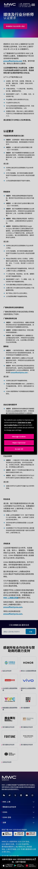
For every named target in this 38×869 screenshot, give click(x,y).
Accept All (19, 449)
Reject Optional (19, 443)
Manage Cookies (19, 436)
